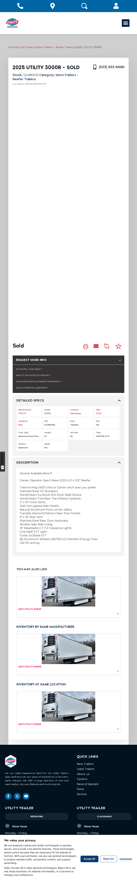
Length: (47, 432)
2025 (98, 413)
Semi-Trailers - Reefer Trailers (55, 47)
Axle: (72, 421)
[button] (116, 6)
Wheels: (22, 444)
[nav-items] (21, 6)
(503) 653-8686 (111, 67)
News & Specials (87, 784)
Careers (82, 779)
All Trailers (28, 47)
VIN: (46, 421)
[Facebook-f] (8, 796)
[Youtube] (26, 796)
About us (83, 774)
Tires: (98, 432)
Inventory (14, 47)
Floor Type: (23, 432)
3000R (47, 413)
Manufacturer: (25, 410)
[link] (85, 346)
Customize (126, 858)
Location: (74, 410)
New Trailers (85, 764)
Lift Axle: (74, 432)
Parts (80, 789)
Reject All (108, 858)
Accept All (89, 858)
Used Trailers (85, 769)
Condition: (23, 421)
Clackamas (75, 413)
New (20, 425)
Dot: (98, 421)
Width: (47, 444)
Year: (98, 410)
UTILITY (22, 413)
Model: (47, 410)
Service (82, 794)
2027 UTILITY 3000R (29, 609)
